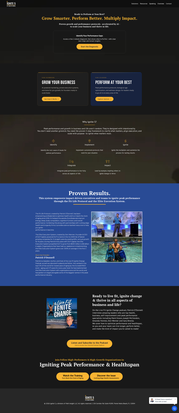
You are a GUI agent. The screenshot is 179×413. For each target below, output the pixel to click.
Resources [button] (143, 4)
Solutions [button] (134, 4)
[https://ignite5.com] (11, 3)
